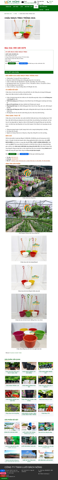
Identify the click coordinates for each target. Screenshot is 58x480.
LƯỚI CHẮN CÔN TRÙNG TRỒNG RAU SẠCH (29, 433)
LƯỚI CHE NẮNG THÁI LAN (28, 446)
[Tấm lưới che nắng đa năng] (46, 426)
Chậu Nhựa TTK (46, 413)
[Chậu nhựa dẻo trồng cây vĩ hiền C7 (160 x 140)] (12, 366)
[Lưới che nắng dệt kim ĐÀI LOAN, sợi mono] (12, 440)
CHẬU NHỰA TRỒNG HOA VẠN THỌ (12, 400)
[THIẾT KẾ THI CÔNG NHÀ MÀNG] (29, 454)
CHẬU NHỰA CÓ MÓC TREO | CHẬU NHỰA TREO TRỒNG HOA (29, 414)
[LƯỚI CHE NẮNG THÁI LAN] (29, 440)
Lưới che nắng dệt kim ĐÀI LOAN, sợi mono (12, 447)
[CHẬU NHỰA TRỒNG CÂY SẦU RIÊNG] (29, 366)
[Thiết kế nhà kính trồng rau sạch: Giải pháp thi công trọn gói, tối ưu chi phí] (12, 454)
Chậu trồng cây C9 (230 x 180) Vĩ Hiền (29, 400)
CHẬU (36, 6)
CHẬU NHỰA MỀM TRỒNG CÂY (45, 372)
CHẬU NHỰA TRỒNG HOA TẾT (29, 386)
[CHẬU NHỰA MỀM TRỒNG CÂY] (45, 366)
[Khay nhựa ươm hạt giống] (12, 407)
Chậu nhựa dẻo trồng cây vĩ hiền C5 (45, 386)
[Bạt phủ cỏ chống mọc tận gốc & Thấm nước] (46, 440)
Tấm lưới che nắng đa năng (45, 432)
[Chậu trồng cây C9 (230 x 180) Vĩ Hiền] (29, 393)
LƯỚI (21, 6)
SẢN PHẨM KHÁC (43, 6)
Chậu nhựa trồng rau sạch (45, 399)
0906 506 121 (14, 157)
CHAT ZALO (23, 63)
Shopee (3, 475)
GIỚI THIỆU (15, 6)
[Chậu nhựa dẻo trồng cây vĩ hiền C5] (45, 379)
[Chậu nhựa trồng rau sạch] (45, 393)
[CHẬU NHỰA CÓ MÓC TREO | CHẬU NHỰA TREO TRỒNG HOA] (29, 407)
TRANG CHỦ (9, 13)
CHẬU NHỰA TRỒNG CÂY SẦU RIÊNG (29, 372)
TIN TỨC (41, 9)
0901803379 (15, 159)
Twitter (20, 352)
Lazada (3, 473)
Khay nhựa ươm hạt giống (12, 413)
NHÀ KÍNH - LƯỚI (29, 6)
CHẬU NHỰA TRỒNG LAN (12, 385)
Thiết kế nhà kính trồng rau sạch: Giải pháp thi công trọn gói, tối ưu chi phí (12, 461)
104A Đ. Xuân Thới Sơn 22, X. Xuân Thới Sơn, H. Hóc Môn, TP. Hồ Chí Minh (30, 160)
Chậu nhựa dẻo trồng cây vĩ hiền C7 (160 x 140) (12, 372)
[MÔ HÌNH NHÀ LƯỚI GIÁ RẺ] (46, 454)
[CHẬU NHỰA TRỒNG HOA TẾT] (29, 379)
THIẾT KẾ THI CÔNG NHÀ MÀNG (29, 461)
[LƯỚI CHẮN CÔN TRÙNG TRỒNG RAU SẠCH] (29, 426)
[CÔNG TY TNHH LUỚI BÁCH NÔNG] (12, 2)
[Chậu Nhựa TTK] (45, 407)
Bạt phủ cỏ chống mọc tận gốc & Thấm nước (46, 447)
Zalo (2, 470)
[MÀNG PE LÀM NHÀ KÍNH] (12, 426)
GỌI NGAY (12, 63)
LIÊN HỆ (47, 9)
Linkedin (16, 352)
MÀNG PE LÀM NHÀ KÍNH (11, 432)
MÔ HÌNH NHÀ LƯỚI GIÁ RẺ (45, 460)
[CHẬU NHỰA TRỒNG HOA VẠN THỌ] (12, 393)
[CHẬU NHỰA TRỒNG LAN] (12, 379)
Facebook (12, 352)
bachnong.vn (46, 473)
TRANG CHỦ (8, 6)
